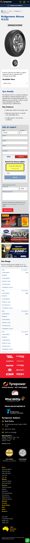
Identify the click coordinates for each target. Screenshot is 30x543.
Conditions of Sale (20, 537)
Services (4, 485)
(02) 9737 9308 (10, 429)
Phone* (4, 140)
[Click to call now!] (20, 2)
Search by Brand (6, 473)
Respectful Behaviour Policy (8, 539)
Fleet (3, 507)
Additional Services (7, 499)
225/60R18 (24, 311)
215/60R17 (24, 270)
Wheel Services (6, 497)
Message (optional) (7, 191)
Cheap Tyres (5, 522)
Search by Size (6, 471)
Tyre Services (5, 495)
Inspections (5, 491)
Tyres (3, 467)
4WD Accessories (6, 487)
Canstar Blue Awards (7, 519)
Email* (4, 146)
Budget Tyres (5, 520)
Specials (4, 501)
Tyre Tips (4, 477)
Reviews (4, 511)
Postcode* (5, 151)
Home (4, 11)
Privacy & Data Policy (11, 537)
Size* (3, 130)
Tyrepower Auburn (16, 5)
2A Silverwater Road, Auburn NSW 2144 (16, 425)
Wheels (4, 479)
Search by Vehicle (6, 469)
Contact (4, 503)
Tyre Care (4, 475)
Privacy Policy (9, 204)
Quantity (22, 130)
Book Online (6, 505)
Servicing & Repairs (7, 493)
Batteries (4, 489)
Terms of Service (20, 204)
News (4, 509)
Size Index (4, 517)
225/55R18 (24, 290)
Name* (4, 135)
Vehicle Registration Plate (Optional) (9, 185)
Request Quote (8, 210)
